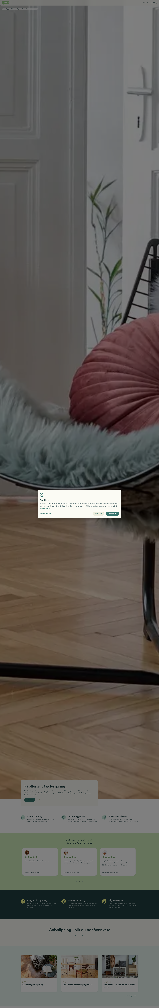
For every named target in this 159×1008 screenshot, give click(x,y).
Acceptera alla (112, 513)
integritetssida (45, 508)
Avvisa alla (98, 513)
